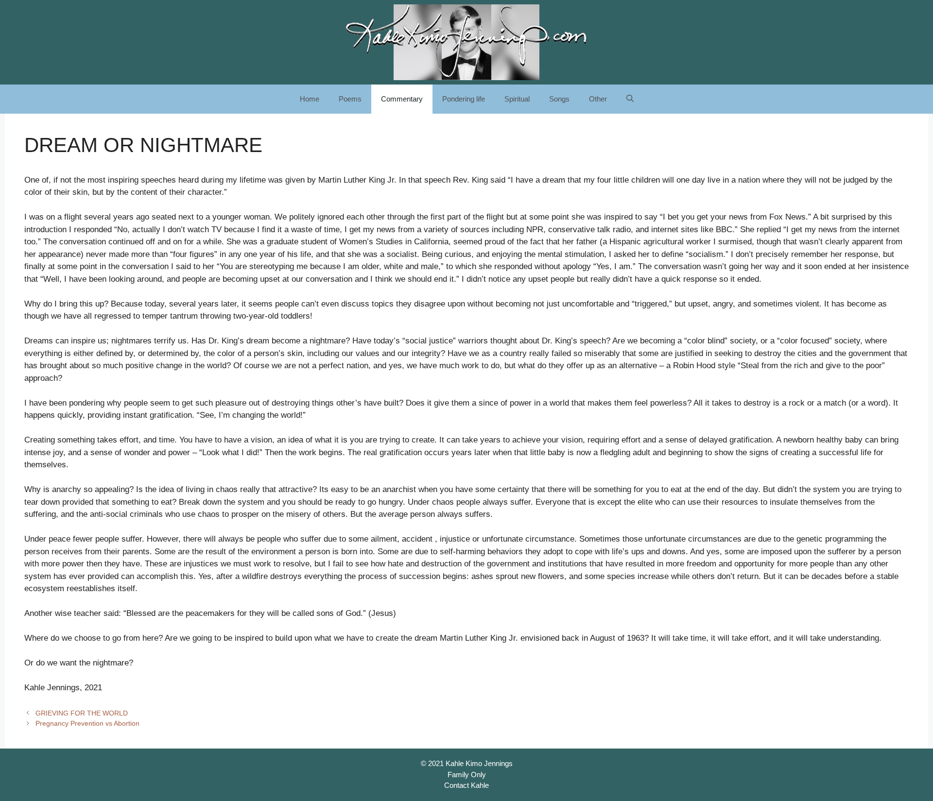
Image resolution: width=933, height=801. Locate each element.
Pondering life (463, 99)
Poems (350, 99)
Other (598, 99)
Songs (559, 99)
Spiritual (517, 99)
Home (309, 99)
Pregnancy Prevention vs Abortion (87, 723)
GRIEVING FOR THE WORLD (81, 713)
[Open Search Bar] (630, 99)
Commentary (402, 99)
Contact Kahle (466, 785)
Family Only (467, 774)
